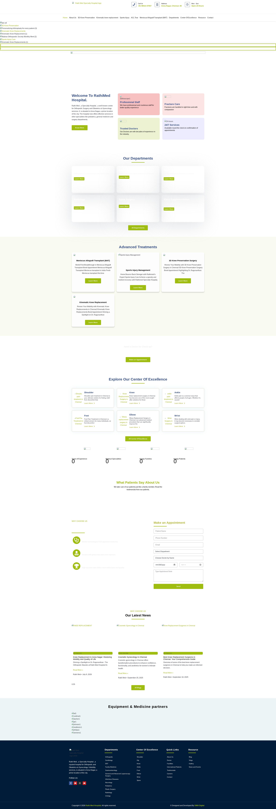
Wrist (177, 415)
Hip (138, 760)
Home (65, 18)
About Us (72, 18)
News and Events (195, 767)
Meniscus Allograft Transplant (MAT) (153, 18)
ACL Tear (134, 18)
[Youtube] (75, 783)
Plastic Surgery (110, 789)
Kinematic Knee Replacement (93, 302)
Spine (139, 780)
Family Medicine (110, 767)
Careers (169, 773)
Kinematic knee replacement (107, 18)
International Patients (174, 767)
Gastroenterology (111, 770)
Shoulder (88, 392)
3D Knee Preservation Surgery (183, 261)
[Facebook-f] (71, 783)
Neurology (108, 782)
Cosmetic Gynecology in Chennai (132, 657)
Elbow (132, 415)
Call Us (140, 3)
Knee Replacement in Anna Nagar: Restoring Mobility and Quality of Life (92, 658)
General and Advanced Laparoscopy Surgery (117, 775)
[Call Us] (133, 4)
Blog (190, 757)
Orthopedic (109, 757)
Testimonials (171, 770)
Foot (86, 415)
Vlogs (191, 760)
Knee (132, 392)
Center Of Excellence (188, 18)
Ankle (177, 392)
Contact (210, 18)
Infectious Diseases (111, 779)
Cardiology (109, 760)
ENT (106, 763)
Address (164, 3)
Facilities (170, 763)
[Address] (157, 4)
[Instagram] (80, 783)
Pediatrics (108, 786)
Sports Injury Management (138, 270)
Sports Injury (124, 18)
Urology (108, 796)
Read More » (78, 670)
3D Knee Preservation (86, 18)
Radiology (108, 792)
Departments (174, 18)
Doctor (169, 760)
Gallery (191, 763)
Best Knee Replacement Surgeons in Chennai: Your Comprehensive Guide (179, 658)
